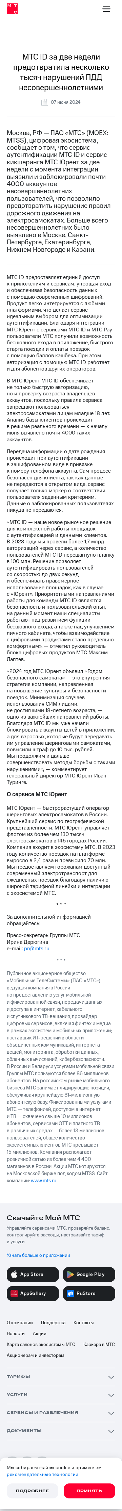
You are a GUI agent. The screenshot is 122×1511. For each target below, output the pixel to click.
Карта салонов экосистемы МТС (41, 1344)
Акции (39, 1333)
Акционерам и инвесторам (35, 1355)
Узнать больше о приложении (38, 1255)
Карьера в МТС (99, 1344)
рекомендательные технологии (43, 1474)
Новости (16, 1333)
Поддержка (53, 1322)
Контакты (84, 1322)
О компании (20, 1322)
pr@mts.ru (36, 948)
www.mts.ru (43, 1180)
